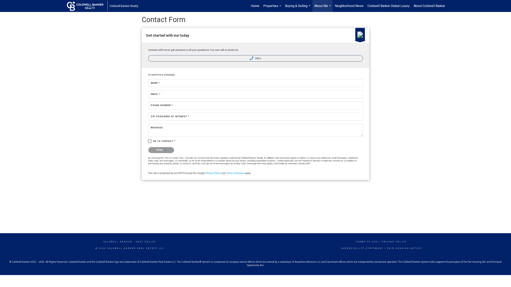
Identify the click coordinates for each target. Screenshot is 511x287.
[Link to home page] (87, 6)
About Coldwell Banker (429, 6)
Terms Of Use (367, 242)
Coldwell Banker (118, 242)
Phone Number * (162, 105)
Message (157, 127)
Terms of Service (235, 173)
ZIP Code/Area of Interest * (170, 116)
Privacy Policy (213, 173)
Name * (155, 83)
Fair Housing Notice (404, 248)
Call (257, 58)
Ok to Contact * (164, 141)
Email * (155, 94)
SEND (160, 150)
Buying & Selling (298, 8)
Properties (272, 8)
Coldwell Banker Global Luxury (388, 6)
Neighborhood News (349, 6)
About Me (323, 8)
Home (255, 6)
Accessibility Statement (362, 248)
